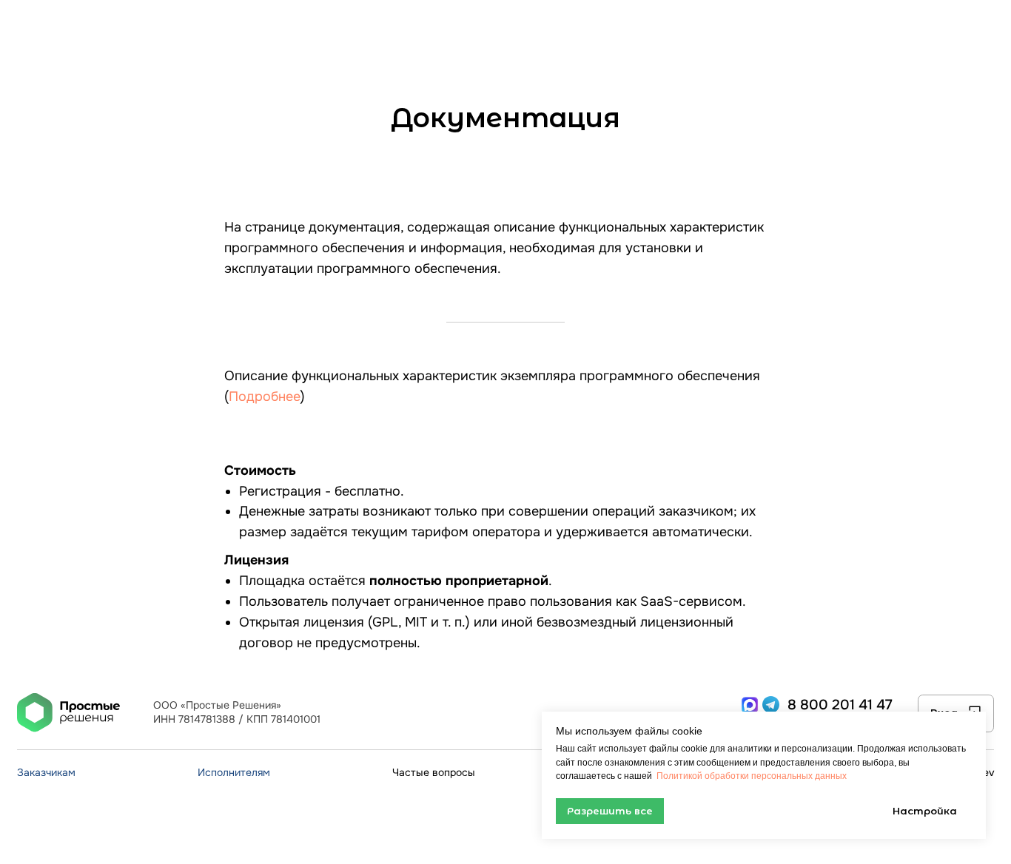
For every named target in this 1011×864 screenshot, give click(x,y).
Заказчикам (46, 772)
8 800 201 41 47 (840, 704)
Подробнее (264, 396)
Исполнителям (234, 772)
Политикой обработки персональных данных (750, 776)
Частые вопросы (433, 772)
